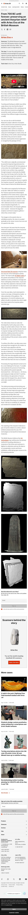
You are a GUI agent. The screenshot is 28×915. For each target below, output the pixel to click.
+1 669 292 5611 (19, 847)
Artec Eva (6, 37)
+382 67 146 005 (5, 872)
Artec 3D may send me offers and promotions (13, 609)
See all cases (4, 793)
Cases (9, 7)
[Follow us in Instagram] (8, 879)
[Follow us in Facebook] (2, 879)
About (2, 834)
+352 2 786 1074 (5, 851)
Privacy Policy (19, 884)
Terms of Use (4, 884)
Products (3, 821)
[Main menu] (1, 3)
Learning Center (16, 7)
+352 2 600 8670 (5, 849)
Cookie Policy (4, 886)
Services (3, 828)
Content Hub (4, 7)
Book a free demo (14, 662)
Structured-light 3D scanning (9, 271)
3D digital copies (19, 275)
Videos (22, 7)
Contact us (11, 886)
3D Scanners (4, 35)
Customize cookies (14, 912)
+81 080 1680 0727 (19, 862)
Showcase (3, 824)
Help (2, 831)
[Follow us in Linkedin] (20, 879)
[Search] (19, 3)
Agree (14, 909)
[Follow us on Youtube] (26, 879)
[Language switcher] (26, 3)
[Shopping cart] (23, 3)
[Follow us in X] (14, 879)
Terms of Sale (12, 884)
